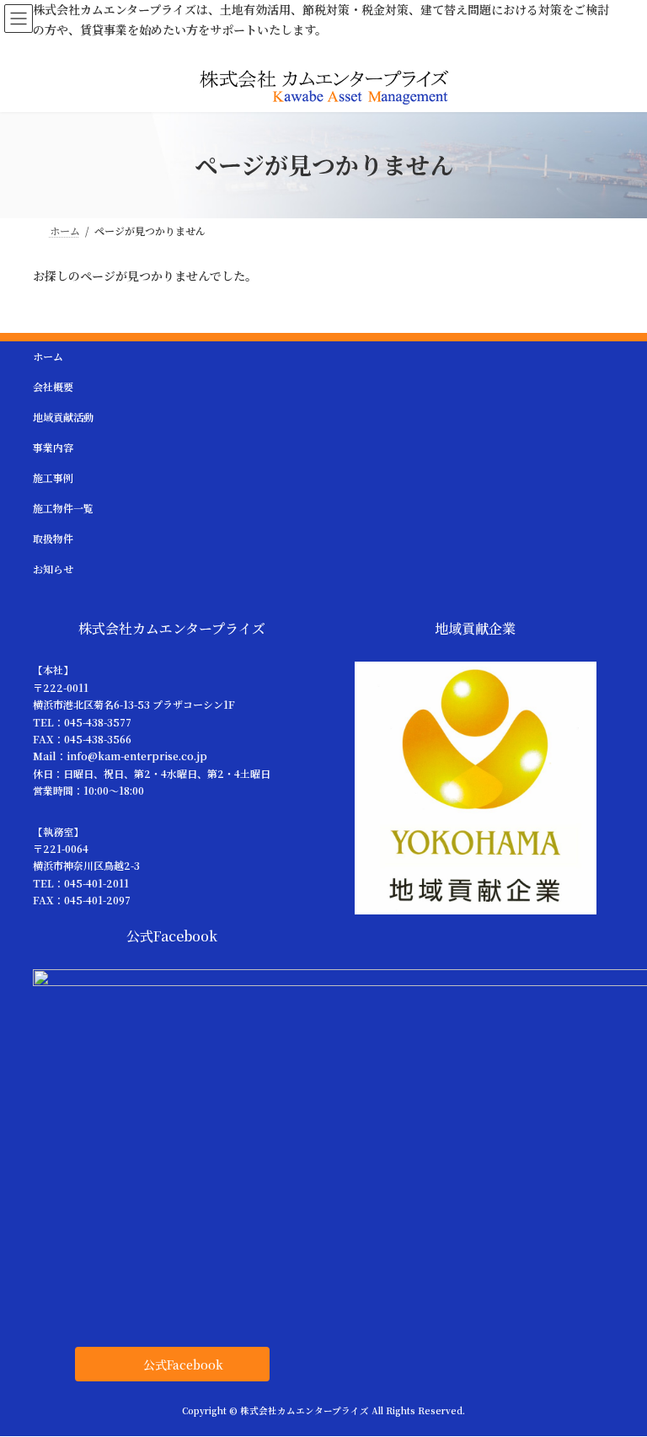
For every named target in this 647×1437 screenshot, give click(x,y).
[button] (172, 1364)
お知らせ (53, 568)
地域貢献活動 (63, 417)
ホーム (48, 356)
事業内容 (53, 447)
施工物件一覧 (63, 508)
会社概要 (53, 386)
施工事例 (53, 477)
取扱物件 (53, 538)
